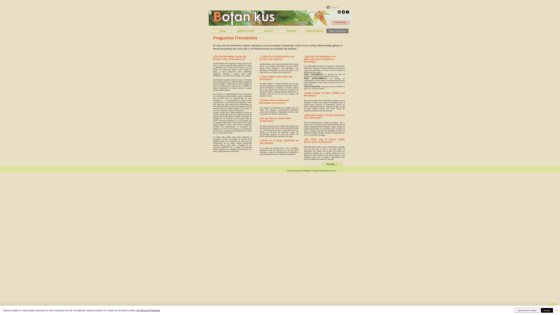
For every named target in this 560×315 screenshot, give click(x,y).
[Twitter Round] (343, 12)
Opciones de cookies (527, 310)
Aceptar (547, 310)
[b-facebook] (347, 12)
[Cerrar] (556, 310)
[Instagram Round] (339, 12)
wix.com (332, 170)
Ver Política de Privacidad (148, 310)
